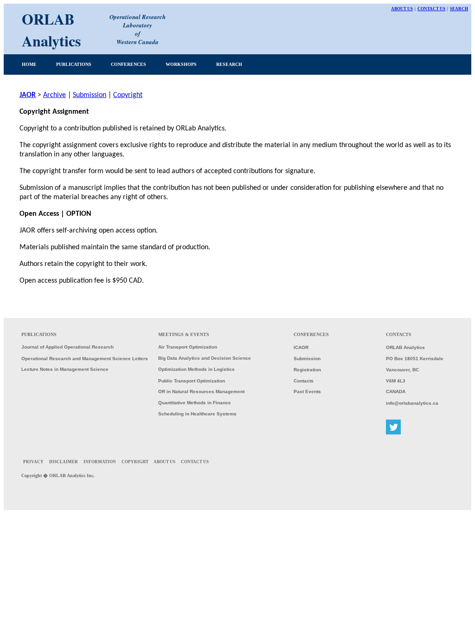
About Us (402, 8)
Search (459, 8)
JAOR (27, 95)
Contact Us (431, 8)
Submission (89, 95)
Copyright (127, 95)
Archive (54, 95)
